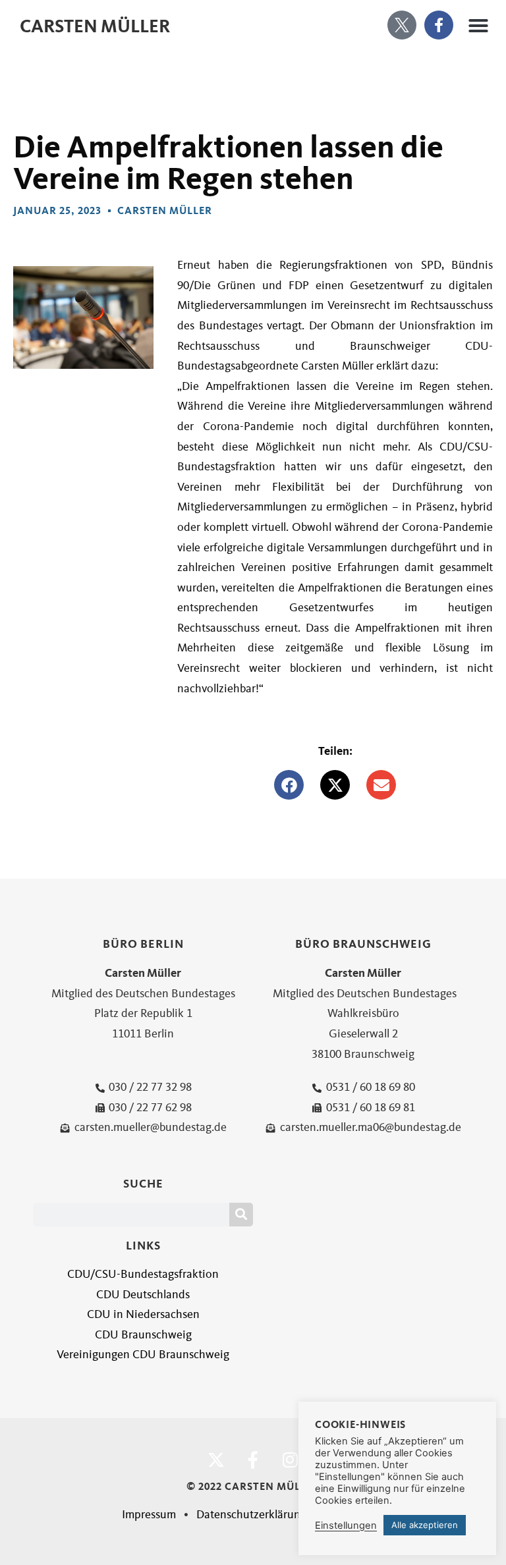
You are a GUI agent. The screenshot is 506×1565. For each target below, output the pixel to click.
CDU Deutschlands (143, 1295)
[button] (478, 25)
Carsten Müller (95, 26)
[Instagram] (289, 1459)
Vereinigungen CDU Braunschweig (143, 1354)
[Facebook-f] (438, 25)
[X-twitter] (216, 1459)
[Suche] (241, 1214)
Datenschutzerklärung (251, 1515)
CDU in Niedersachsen (143, 1314)
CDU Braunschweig (143, 1335)
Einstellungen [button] (346, 1525)
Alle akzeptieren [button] (424, 1525)
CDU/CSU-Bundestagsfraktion (143, 1274)
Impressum (149, 1515)
